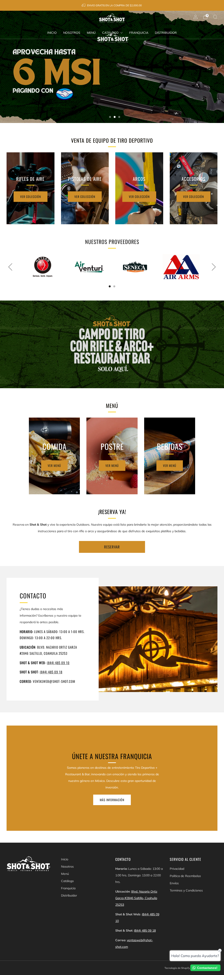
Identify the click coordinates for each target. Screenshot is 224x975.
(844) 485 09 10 (58, 662)
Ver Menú (54, 465)
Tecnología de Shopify (177, 968)
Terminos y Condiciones (186, 890)
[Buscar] (215, 17)
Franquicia (138, 33)
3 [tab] (119, 117)
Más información (112, 799)
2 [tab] (115, 117)
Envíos (174, 883)
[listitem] (112, 5)
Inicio (52, 33)
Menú (91, 33)
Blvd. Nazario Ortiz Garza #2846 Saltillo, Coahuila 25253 (136, 898)
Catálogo (110, 33)
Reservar (112, 547)
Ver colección (30, 196)
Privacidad (177, 869)
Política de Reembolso (185, 876)
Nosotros (71, 33)
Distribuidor (166, 33)
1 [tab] (110, 117)
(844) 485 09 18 (51, 671)
